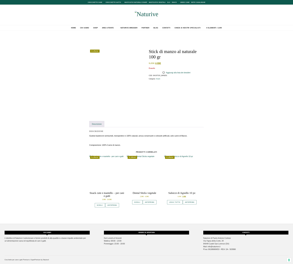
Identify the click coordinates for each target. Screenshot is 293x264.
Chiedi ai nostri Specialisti (188, 28)
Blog (155, 28)
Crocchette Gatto (113, 2)
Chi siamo (84, 28)
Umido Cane (185, 2)
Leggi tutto (174, 202)
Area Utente (108, 28)
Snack (174, 2)
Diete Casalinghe (198, 2)
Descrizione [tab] (97, 124)
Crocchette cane (95, 2)
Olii (168, 2)
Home (73, 28)
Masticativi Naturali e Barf (136, 2)
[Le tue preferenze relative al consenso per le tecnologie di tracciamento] (289, 260)
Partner (145, 28)
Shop (95, 28)
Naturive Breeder (129, 28)
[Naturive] (146, 14)
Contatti (166, 28)
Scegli (100, 205)
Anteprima (112, 205)
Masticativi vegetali (157, 2)
